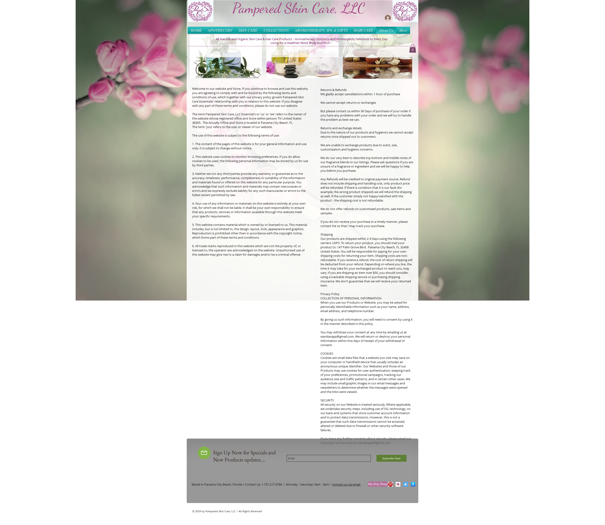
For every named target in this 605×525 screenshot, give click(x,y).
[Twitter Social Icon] (405, 484)
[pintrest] (390, 484)
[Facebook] (413, 484)
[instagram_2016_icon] (398, 484)
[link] (412, 48)
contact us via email (347, 484)
